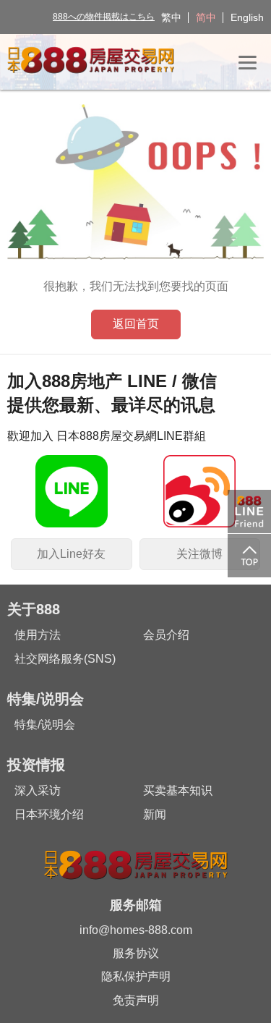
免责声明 (136, 1000)
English (247, 17)
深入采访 (37, 790)
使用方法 (37, 635)
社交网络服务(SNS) (65, 659)
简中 (206, 17)
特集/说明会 (44, 724)
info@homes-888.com (135, 930)
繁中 (171, 17)
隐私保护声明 (136, 976)
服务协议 (136, 953)
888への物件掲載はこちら (104, 17)
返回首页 (136, 324)
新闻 (154, 814)
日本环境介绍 (49, 814)
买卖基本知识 (177, 790)
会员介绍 (166, 635)
